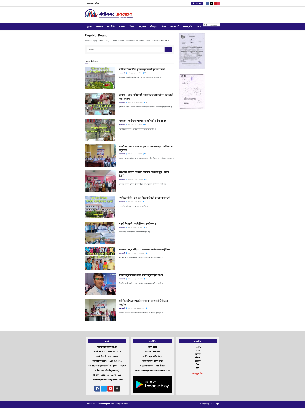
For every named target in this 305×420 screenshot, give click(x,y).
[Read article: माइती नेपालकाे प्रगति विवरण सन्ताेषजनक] (100, 233)
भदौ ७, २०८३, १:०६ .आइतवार (134, 154)
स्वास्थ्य (122, 26)
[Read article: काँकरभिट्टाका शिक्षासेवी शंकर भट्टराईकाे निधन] (100, 284)
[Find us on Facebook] (207, 3)
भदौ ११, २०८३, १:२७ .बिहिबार (134, 73)
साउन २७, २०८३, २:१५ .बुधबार (134, 227)
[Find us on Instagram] (218, 3)
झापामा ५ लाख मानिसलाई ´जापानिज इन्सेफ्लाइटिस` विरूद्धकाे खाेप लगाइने (146, 96)
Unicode (198, 3)
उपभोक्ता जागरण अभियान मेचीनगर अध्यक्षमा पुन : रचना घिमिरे (144, 174)
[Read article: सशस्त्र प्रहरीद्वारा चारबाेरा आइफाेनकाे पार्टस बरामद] (100, 130)
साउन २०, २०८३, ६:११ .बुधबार (134, 279)
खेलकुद (153, 26)
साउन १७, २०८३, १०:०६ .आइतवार (135, 308)
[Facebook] (97, 389)
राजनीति (111, 26)
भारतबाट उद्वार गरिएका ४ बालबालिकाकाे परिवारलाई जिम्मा (144, 249)
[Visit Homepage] (109, 15)
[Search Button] (168, 49)
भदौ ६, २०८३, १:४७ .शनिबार (134, 201)
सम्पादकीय (188, 26)
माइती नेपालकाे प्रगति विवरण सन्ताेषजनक (137, 223)
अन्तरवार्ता (174, 26)
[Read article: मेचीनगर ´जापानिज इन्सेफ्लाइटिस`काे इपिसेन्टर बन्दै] (100, 78)
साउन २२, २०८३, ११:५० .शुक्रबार (135, 253)
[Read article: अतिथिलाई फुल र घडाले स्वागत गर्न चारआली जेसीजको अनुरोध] (100, 310)
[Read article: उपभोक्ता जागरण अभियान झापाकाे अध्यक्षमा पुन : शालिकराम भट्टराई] (100, 155)
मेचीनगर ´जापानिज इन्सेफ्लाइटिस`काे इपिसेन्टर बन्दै (142, 69)
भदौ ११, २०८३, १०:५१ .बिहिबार (135, 102)
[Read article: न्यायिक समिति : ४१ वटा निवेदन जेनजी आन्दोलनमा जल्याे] (100, 207)
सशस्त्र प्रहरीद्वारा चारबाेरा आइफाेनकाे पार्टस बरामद (142, 120)
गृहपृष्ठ (89, 26)
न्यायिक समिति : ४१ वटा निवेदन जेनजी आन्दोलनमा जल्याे (145, 198)
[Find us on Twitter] (211, 3)
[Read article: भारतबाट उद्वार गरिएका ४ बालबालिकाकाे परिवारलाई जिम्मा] (100, 258)
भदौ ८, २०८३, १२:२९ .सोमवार (134, 124)
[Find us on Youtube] (215, 3)
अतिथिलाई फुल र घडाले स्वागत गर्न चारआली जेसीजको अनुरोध (143, 302)
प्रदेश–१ (142, 26)
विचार (163, 26)
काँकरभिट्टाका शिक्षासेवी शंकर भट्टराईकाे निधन (141, 275)
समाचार (99, 26)
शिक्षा (132, 26)
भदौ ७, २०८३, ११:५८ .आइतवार (135, 179)
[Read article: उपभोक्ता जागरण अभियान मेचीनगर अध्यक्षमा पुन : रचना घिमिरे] (100, 181)
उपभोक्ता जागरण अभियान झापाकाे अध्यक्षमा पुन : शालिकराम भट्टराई (145, 148)
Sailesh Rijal (214, 404)
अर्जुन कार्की (122, 73)
